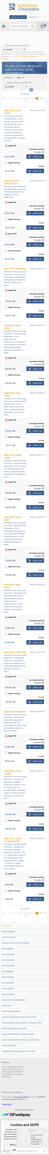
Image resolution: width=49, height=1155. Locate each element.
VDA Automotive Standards (13, 1000)
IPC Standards (8, 983)
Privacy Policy (6, 1104)
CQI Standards (8, 960)
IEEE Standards (8, 977)
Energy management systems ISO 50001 (18, 1034)
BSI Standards (8, 949)
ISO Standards (8, 988)
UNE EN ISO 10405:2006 (15, 276)
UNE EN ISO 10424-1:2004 (15, 466)
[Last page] (27, 101)
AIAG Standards (8, 931)
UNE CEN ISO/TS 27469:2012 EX (15, 188)
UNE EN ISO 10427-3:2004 (15, 598)
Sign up (22, 17)
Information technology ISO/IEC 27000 (18, 1051)
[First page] (5, 98)
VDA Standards (17, 1074)
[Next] (22, 101)
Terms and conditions (21, 1097)
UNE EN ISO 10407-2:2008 (15, 339)
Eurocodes (6, 1006)
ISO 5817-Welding (9, 1045)
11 (45, 98)
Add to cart (37, 157)
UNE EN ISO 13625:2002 (15, 721)
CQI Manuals (6, 1077)
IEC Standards (8, 971)
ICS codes (15, 52)
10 (41, 98)
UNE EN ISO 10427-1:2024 (14, 125)
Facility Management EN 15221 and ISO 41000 (20, 1040)
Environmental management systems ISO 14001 (22, 1023)
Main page (5, 52)
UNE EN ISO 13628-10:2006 (15, 785)
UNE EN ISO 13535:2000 (15, 662)
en (38, 17)
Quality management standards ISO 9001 (19, 1017)
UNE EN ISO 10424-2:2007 (15, 531)
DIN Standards (8, 966)
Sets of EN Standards (11, 1011)
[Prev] (9, 98)
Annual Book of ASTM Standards (16, 943)
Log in (13, 17)
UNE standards (8, 994)
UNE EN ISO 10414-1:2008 (15, 404)
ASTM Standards (9, 937)
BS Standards (19, 1067)
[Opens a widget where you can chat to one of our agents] (31, 1140)
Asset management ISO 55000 (14, 1028)
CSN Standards (8, 954)
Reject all (14, 1145)
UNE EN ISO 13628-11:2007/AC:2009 (15, 853)
